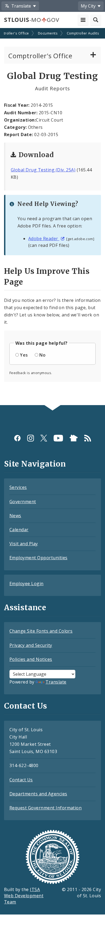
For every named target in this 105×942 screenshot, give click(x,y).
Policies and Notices (30, 659)
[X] (43, 438)
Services (18, 487)
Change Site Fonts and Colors (40, 631)
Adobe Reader (43, 238)
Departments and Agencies (38, 794)
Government (22, 502)
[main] (52, 217)
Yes (24, 355)
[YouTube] (58, 438)
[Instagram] (30, 438)
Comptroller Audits (83, 33)
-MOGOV (31, 19)
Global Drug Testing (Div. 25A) (43, 170)
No (42, 355)
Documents (48, 33)
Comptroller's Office (40, 55)
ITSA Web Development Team (23, 895)
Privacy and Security (30, 645)
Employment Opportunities (38, 558)
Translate (56, 682)
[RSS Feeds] (87, 438)
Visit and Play (23, 544)
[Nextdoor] (73, 438)
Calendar (19, 530)
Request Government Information (45, 808)
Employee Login (26, 583)
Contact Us (21, 780)
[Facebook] (17, 438)
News (15, 516)
